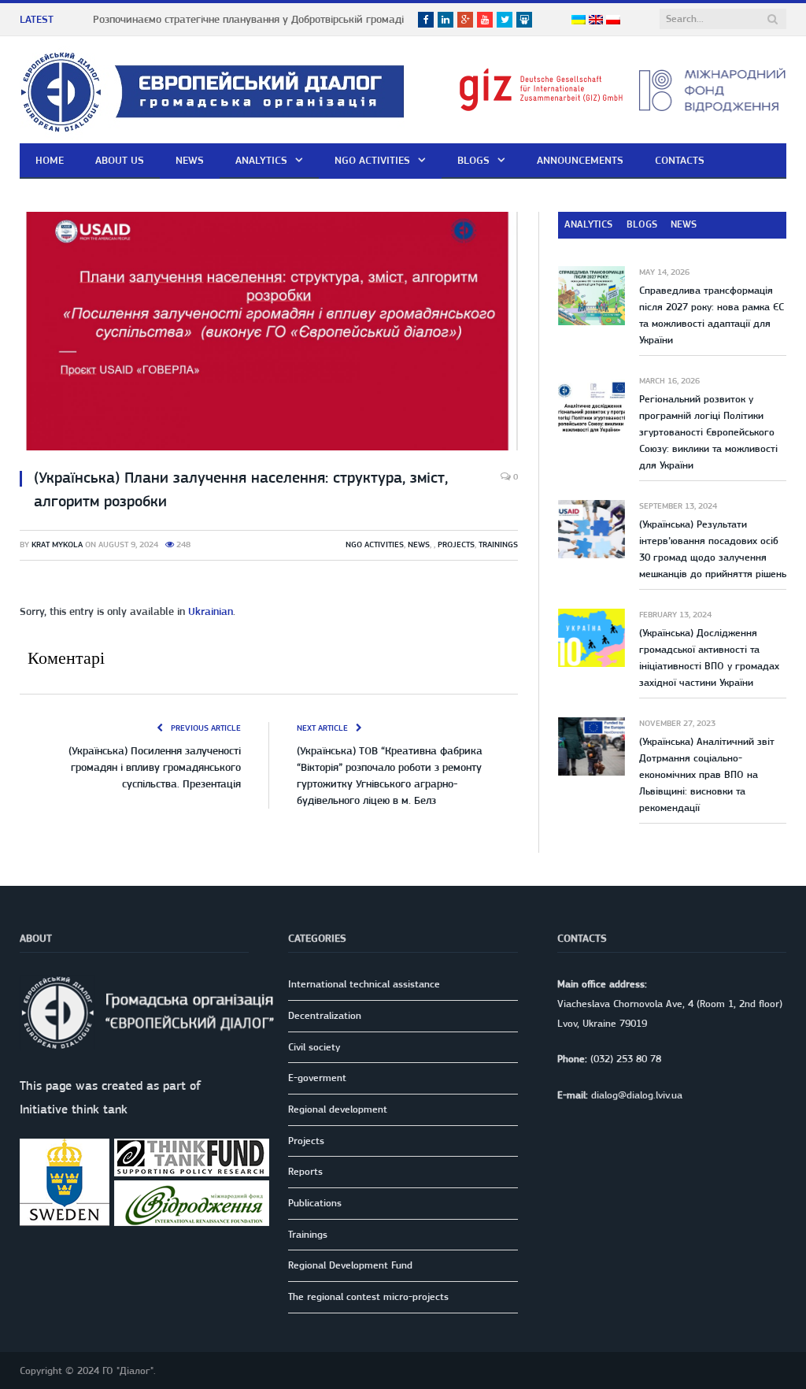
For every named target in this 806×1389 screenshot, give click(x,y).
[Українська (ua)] (578, 20)
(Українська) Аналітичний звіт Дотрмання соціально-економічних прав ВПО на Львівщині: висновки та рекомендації (707, 774)
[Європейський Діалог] (212, 89)
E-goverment (317, 1077)
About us (119, 160)
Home (49, 160)
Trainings (498, 544)
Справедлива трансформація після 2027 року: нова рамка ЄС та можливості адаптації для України (711, 315)
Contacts (679, 160)
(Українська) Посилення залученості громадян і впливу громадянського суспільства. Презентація (154, 767)
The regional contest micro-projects (368, 1296)
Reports (305, 1171)
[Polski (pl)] (613, 20)
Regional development (337, 1109)
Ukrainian (210, 611)
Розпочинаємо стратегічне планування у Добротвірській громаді (248, 19)
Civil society (314, 1047)
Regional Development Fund (350, 1265)
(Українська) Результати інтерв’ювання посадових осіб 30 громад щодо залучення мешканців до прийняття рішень (712, 549)
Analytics (261, 160)
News (190, 160)
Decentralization (324, 1015)
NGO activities (372, 160)
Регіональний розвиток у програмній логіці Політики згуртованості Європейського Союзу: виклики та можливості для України (708, 432)
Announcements (580, 160)
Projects (456, 544)
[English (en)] (596, 20)
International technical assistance (364, 984)
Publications (315, 1203)
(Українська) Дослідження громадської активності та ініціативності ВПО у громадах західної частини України (709, 657)
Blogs (473, 160)
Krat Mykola (57, 544)
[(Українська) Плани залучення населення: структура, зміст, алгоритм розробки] (269, 333)
